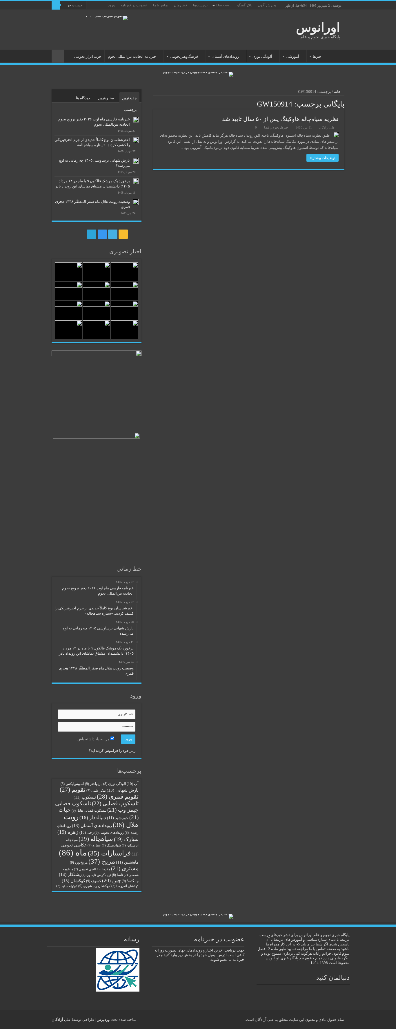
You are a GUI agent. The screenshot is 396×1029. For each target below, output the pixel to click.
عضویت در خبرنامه (134, 5)
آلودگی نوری (262, 56)
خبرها (317, 56)
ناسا (117, 875)
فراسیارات (109, 853)
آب (133, 783)
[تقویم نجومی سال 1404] (107, 17)
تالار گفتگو (244, 5)
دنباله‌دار (92, 817)
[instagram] (72, 14)
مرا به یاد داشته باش (93, 739)
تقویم (73, 789)
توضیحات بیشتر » (322, 158)
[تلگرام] (65, 14)
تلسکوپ (85, 797)
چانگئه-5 (130, 881)
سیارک (126, 839)
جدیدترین (129, 98)
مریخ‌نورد (79, 862)
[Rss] (83, 14)
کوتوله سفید (66, 886)
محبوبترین (106, 98)
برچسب (130, 109)
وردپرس (103, 1019)
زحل (86, 832)
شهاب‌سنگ (111, 845)
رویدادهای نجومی (109, 833)
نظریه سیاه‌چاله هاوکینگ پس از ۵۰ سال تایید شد (280, 119)
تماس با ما (160, 5)
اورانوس (318, 27)
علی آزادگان (327, 127)
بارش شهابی (123, 790)
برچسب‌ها (200, 5)
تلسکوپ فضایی (115, 803)
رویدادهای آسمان (225, 56)
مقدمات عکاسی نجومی (92, 869)
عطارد (94, 845)
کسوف (93, 881)
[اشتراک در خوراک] (154, 103)
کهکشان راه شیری (94, 886)
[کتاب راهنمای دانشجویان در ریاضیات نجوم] (198, 74)
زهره (68, 832)
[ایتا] (60, 14)
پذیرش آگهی (267, 5)
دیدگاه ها (83, 98)
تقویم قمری (118, 796)
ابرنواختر (93, 784)
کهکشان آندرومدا (125, 886)
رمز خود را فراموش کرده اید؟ (112, 750)
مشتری (125, 868)
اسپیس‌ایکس (72, 784)
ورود (111, 5)
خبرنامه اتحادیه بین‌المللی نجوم (132, 56)
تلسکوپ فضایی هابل (89, 810)
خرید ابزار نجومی (87, 56)
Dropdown (223, 5)
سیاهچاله (96, 838)
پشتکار (70, 874)
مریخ (101, 861)
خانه (336, 56)
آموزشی (292, 56)
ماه (73, 852)
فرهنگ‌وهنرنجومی (184, 56)
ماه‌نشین (127, 862)
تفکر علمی (96, 790)
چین (111, 880)
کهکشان (73, 880)
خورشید (117, 818)
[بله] (54, 14)
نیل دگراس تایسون (96, 875)
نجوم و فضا (271, 127)
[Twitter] (77, 14)
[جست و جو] (56, 5)
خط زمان (180, 5)
